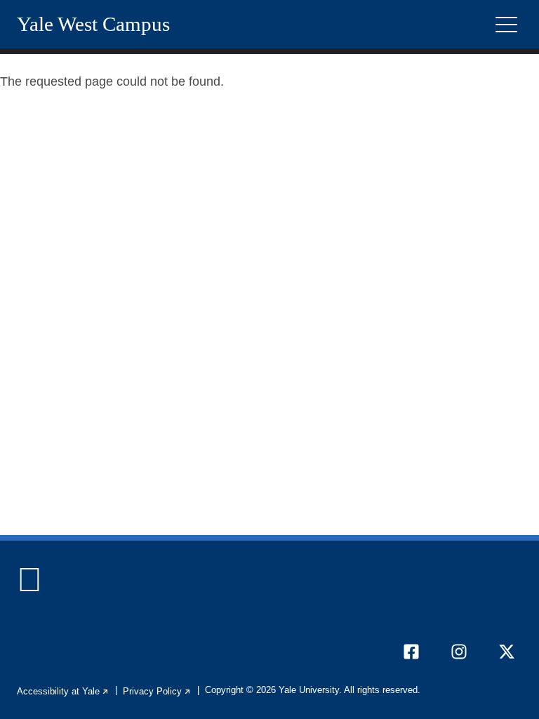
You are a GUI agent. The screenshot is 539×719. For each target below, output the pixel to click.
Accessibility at (63, 691)
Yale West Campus (93, 24)
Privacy (157, 691)
